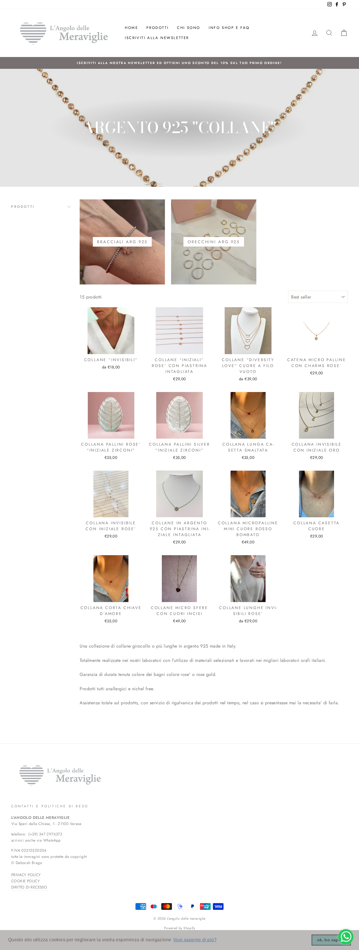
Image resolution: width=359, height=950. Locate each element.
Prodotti (157, 27)
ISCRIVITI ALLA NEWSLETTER (157, 37)
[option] (179, 63)
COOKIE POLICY (25, 881)
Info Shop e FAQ (229, 27)
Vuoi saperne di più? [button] (195, 939)
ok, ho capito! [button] (331, 940)
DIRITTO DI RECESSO (29, 887)
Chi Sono (188, 27)
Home (131, 27)
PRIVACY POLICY (26, 875)
